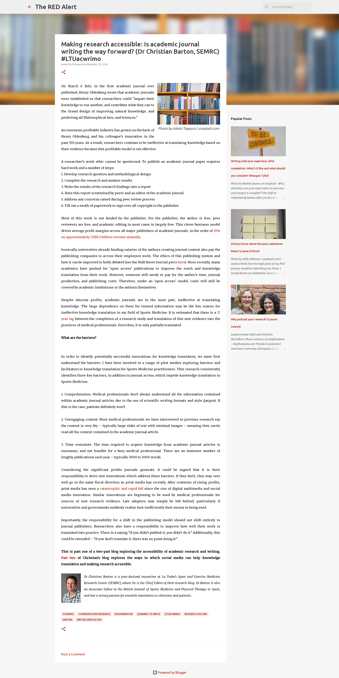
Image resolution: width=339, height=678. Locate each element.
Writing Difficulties (89, 619)
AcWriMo (68, 614)
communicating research (94, 614)
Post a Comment (73, 654)
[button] (63, 72)
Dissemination (124, 614)
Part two (68, 558)
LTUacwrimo (172, 614)
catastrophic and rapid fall (121, 489)
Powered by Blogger (171, 672)
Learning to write (148, 614)
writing (67, 619)
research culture (196, 614)
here (181, 262)
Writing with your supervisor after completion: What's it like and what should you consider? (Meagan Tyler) (258, 168)
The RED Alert (56, 6)
